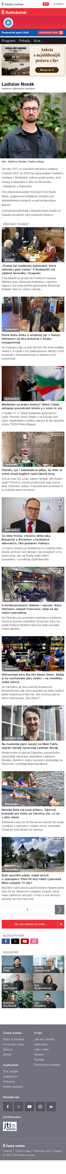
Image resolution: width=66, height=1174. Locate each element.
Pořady (24, 41)
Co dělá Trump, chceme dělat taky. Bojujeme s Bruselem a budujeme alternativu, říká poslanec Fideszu (26, 539)
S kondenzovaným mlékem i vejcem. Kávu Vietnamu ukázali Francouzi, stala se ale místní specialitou (32, 609)
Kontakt (39, 1059)
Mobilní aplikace (13, 1086)
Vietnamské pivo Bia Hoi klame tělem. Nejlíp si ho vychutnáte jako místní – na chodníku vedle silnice (33, 678)
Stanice (8, 1049)
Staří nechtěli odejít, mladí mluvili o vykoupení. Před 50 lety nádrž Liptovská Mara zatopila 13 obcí (31, 879)
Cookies (7, 1151)
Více (39, 41)
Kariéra (38, 1054)
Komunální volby (13, 1044)
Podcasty (9, 1081)
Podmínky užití (42, 1151)
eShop (7, 1054)
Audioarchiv (10, 1076)
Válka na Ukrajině (13, 1039)
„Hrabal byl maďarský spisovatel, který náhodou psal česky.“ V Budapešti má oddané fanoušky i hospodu (29, 269)
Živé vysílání (10, 1071)
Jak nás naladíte (44, 1039)
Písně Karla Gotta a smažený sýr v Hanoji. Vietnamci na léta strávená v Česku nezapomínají (31, 338)
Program (8, 41)
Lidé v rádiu (41, 1049)
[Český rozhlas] (12, 4)
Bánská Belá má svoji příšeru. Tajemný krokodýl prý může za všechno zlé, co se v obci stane (31, 813)
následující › (59, 909)
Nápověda (40, 1044)
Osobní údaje (22, 1151)
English (57, 1151)
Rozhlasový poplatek (47, 1064)
